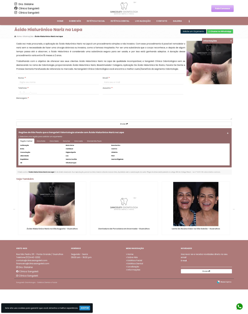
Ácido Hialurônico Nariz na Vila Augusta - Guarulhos (52, 228)
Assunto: (107, 88)
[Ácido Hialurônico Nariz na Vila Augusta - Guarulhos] (52, 204)
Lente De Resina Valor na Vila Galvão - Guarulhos (196, 228)
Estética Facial (96, 21)
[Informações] (189, 21)
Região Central (26, 141)
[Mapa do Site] (187, 282)
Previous (14, 209)
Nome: (22, 78)
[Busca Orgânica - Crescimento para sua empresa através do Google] (224, 281)
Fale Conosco (222, 8)
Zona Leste (78, 141)
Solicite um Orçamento (193, 31)
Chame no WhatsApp (220, 31)
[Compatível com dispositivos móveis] (212, 282)
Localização (143, 21)
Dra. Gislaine (26, 4)
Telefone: (23, 88)
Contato (161, 21)
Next (233, 209)
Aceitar (85, 308)
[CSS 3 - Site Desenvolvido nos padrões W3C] (203, 282)
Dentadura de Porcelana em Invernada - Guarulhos (124, 228)
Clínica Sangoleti (28, 8)
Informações (133, 269)
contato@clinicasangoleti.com (31, 260)
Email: (106, 78)
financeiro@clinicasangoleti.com (32, 263)
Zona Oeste (54, 141)
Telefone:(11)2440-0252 (28, 257)
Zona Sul (66, 141)
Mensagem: (22, 98)
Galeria (177, 21)
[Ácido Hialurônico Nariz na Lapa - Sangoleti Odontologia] (124, 8)
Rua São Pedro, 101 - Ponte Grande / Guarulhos (39, 254)
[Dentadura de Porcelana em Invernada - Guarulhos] (124, 204)
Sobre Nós (75, 21)
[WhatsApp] (239, 306)
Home (60, 21)
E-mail (184, 260)
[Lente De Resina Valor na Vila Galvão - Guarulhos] (196, 204)
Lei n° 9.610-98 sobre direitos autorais (206, 172)
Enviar (123, 124)
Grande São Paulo (94, 141)
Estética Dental (120, 21)
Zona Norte (41, 141)
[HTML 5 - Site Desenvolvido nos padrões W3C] (194, 282)
